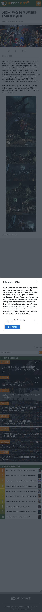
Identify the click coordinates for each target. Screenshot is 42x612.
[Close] (38, 282)
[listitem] (21, 320)
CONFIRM (12, 327)
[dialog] (21, 306)
